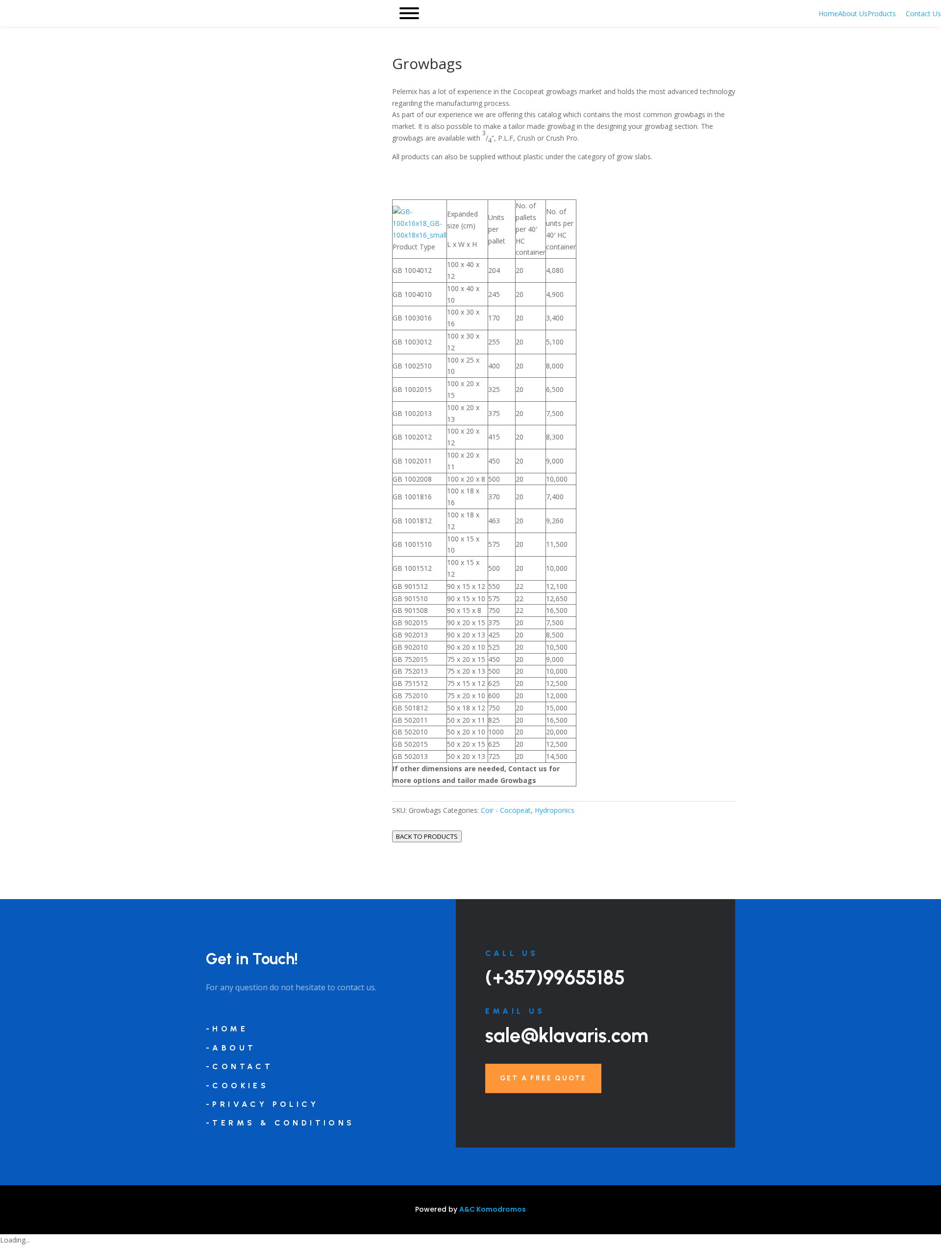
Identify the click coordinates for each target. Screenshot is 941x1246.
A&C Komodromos (492, 1209)
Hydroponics (554, 810)
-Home (227, 1028)
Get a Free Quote (543, 1078)
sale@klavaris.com (566, 1035)
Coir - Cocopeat (506, 810)
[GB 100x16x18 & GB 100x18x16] (419, 235)
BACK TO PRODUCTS (427, 836)
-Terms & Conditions (280, 1122)
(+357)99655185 (555, 977)
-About (231, 1047)
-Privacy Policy (262, 1104)
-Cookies (237, 1085)
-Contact (239, 1066)
